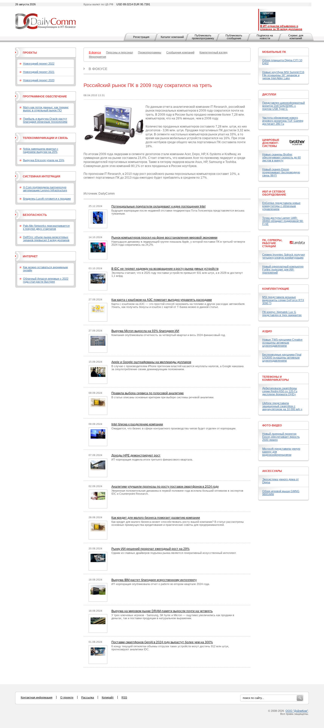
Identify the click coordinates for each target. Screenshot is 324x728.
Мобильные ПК (274, 51)
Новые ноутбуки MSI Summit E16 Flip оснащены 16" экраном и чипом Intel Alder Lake (283, 75)
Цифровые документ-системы (270, 143)
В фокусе (98, 69)
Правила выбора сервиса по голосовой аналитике (147, 393)
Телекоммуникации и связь (45, 137)
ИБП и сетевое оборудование (274, 193)
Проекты (30, 52)
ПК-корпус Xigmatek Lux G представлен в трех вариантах (282, 313)
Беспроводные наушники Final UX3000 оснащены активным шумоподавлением (281, 357)
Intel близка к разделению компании (137, 424)
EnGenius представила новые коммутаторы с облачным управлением (281, 206)
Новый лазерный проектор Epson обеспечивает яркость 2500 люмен (281, 436)
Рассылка (87, 697)
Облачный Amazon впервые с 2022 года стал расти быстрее (45, 280)
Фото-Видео (272, 425)
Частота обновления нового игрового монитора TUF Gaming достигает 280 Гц (282, 120)
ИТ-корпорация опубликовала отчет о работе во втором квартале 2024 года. (160, 584)
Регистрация (141, 36)
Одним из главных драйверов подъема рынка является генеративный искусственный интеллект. (173, 552)
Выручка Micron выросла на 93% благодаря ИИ (145, 331)
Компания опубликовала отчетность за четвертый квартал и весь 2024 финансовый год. (168, 335)
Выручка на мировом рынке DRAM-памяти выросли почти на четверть (162, 611)
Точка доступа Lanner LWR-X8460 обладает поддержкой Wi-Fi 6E (282, 220)
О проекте (66, 697)
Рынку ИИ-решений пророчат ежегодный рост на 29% (150, 549)
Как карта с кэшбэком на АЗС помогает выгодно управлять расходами (161, 300)
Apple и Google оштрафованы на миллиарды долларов (151, 362)
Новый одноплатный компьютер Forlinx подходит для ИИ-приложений (282, 269)
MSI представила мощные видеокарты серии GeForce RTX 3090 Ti (283, 300)
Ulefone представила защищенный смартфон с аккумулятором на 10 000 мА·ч (282, 406)
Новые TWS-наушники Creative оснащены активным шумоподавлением (282, 342)
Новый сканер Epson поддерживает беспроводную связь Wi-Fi (281, 172)
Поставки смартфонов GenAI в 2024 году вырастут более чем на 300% (162, 642)
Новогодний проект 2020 (38, 80)
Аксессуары (272, 470)
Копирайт (108, 697)
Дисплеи (269, 94)
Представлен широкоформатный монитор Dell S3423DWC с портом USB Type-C (283, 105)
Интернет (30, 256)
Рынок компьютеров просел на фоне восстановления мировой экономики (164, 237)
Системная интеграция (41, 176)
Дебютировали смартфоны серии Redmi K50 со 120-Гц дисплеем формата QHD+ (279, 391)
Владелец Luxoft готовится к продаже (47, 198)
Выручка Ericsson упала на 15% (43, 160)
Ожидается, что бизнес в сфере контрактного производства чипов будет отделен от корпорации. (173, 428)
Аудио (267, 331)
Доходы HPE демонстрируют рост (135, 455)
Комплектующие (275, 288)
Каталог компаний (172, 36)
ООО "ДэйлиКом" (297, 710)
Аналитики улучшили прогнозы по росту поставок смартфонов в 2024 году (165, 486)
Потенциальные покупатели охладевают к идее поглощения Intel (158, 206)
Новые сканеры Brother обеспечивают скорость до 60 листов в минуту (281, 157)
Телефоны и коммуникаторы (275, 378)
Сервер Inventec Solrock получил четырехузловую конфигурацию (283, 256)
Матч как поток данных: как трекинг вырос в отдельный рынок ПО (46, 109)
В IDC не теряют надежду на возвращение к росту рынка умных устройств (164, 269)
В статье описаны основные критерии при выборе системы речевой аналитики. (162, 397)
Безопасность (35, 214)
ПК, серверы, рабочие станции (272, 243)
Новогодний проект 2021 (38, 71)
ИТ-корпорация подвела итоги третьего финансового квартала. (152, 459)
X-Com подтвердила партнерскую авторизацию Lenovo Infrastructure (45, 189)
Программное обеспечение (45, 96)
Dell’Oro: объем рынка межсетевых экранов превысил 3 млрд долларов (46, 239)
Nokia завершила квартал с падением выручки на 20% (40, 150)
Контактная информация (36, 697)
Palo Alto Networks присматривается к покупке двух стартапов (46, 227)
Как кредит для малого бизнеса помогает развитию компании (155, 517)
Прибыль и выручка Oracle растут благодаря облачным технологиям (45, 120)
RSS (124, 697)
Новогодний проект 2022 (38, 63)
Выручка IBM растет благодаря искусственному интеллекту (154, 580)
